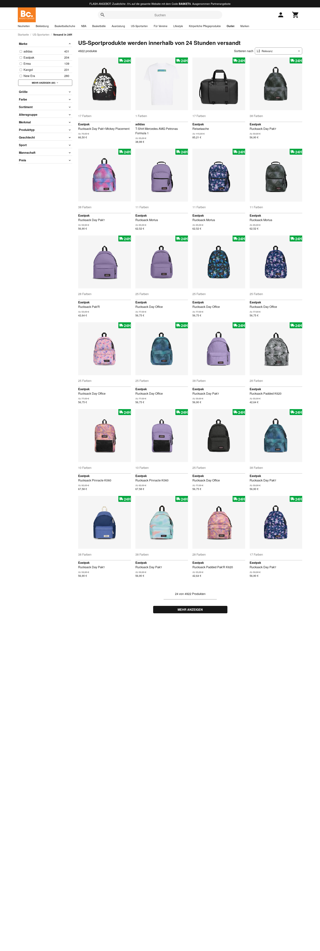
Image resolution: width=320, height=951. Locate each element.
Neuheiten (24, 26)
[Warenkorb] (295, 15)
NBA (83, 26)
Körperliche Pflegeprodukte (205, 26)
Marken (244, 26)
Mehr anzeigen (190, 609)
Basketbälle (99, 26)
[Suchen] (102, 15)
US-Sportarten (139, 26)
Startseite (23, 34)
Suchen (160, 14)
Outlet (230, 26)
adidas (140, 124)
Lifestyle (178, 26)
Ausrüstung (118, 26)
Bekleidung (42, 26)
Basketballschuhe (65, 26)
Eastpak (84, 124)
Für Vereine (160, 26)
